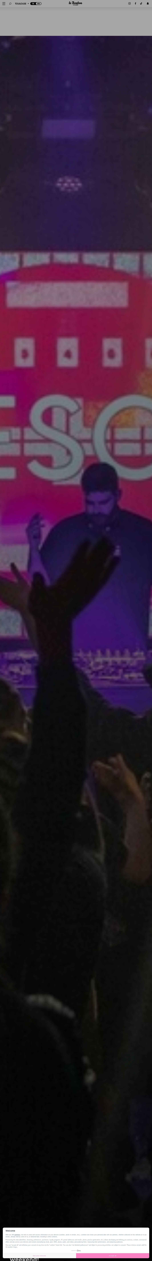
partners (17, 1235)
